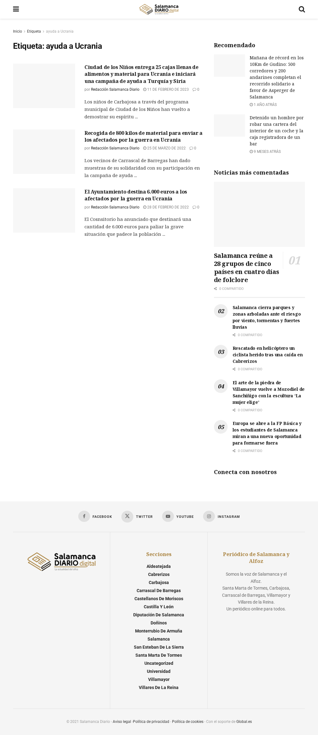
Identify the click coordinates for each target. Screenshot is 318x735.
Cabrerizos (159, 574)
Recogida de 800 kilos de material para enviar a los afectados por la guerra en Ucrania (143, 136)
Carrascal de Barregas (159, 590)
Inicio (17, 31)
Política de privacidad (151, 721)
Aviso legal (122, 721)
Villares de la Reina (159, 687)
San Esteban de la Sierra (159, 647)
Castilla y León (159, 606)
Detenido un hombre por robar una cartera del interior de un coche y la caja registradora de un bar (277, 131)
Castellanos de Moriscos (158, 598)
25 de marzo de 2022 (166, 148)
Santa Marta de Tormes (158, 655)
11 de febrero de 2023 (167, 89)
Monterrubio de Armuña (158, 630)
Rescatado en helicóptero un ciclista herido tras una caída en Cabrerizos (268, 354)
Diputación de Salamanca (158, 614)
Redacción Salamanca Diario (115, 89)
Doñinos (159, 622)
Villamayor (159, 679)
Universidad (158, 671)
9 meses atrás (267, 151)
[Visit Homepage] (158, 9)
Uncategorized (158, 663)
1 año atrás (265, 105)
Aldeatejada (159, 566)
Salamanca (159, 639)
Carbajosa (159, 582)
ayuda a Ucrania (60, 31)
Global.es (244, 721)
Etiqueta (34, 31)
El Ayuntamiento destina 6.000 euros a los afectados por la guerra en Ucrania (135, 195)
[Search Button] (302, 9)
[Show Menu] (16, 9)
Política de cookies (187, 721)
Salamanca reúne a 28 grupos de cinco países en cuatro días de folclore (246, 267)
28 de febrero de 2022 (167, 207)
